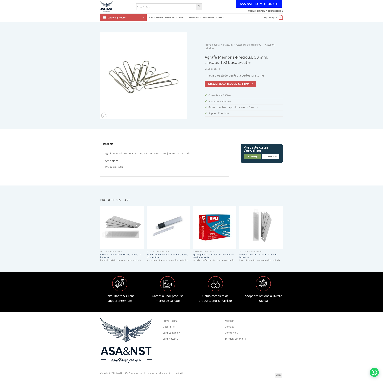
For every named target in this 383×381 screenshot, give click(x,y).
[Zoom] (104, 115)
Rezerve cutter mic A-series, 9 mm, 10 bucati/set (258, 256)
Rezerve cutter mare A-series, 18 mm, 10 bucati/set (120, 256)
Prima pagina (156, 17)
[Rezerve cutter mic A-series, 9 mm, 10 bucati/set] (261, 227)
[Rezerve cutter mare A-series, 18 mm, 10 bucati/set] (122, 227)
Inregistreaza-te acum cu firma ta (230, 83)
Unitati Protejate (212, 17)
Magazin (169, 17)
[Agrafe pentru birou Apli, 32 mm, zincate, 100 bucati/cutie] (214, 227)
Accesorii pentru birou (248, 44)
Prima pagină (212, 44)
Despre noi (193, 17)
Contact (181, 17)
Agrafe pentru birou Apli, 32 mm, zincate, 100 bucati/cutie (214, 256)
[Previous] (100, 236)
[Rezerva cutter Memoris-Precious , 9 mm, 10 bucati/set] (168, 227)
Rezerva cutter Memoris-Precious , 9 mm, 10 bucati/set (167, 256)
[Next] (282, 236)
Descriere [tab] (108, 144)
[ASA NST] (116, 6)
